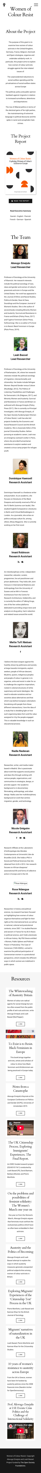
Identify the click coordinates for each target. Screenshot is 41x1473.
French (12, 219)
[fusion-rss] (19, 562)
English (20, 216)
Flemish (27, 216)
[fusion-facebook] (20, 652)
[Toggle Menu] (36, 5)
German (20, 219)
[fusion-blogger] (22, 562)
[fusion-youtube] (20, 838)
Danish (13, 216)
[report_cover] (20, 151)
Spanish (28, 219)
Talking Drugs (28, 601)
